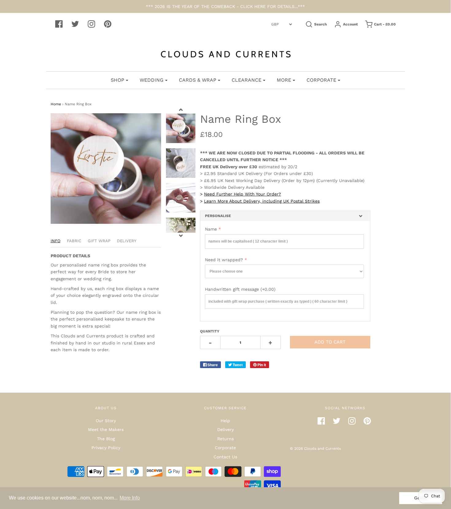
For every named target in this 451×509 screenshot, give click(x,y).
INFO (55, 241)
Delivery (225, 429)
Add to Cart (329, 342)
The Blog (106, 438)
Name (211, 229)
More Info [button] (130, 497)
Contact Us (225, 456)
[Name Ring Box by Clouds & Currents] (180, 163)
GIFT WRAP (99, 241)
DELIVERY (127, 241)
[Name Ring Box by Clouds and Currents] (180, 128)
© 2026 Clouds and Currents (315, 448)
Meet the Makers (106, 429)
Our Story (106, 420)
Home (56, 104)
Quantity (209, 331)
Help (225, 420)
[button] (285, 216)
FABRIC (74, 241)
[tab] (285, 216)
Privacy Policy (105, 447)
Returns (225, 438)
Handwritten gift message (240, 289)
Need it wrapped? (224, 259)
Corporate (225, 447)
